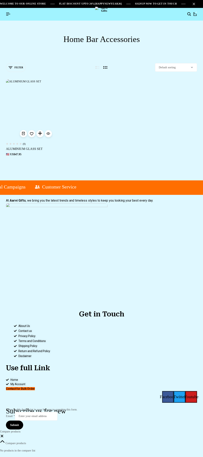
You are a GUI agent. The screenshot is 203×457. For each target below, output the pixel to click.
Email (10, 416)
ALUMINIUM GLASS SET (24, 148)
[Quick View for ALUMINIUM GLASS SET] (48, 133)
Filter (18, 67)
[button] (23, 133)
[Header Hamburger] (8, 14)
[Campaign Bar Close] (196, 4)
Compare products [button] (15, 443)
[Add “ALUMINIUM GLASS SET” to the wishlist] (31, 133)
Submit (14, 425)
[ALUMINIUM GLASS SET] (36, 109)
